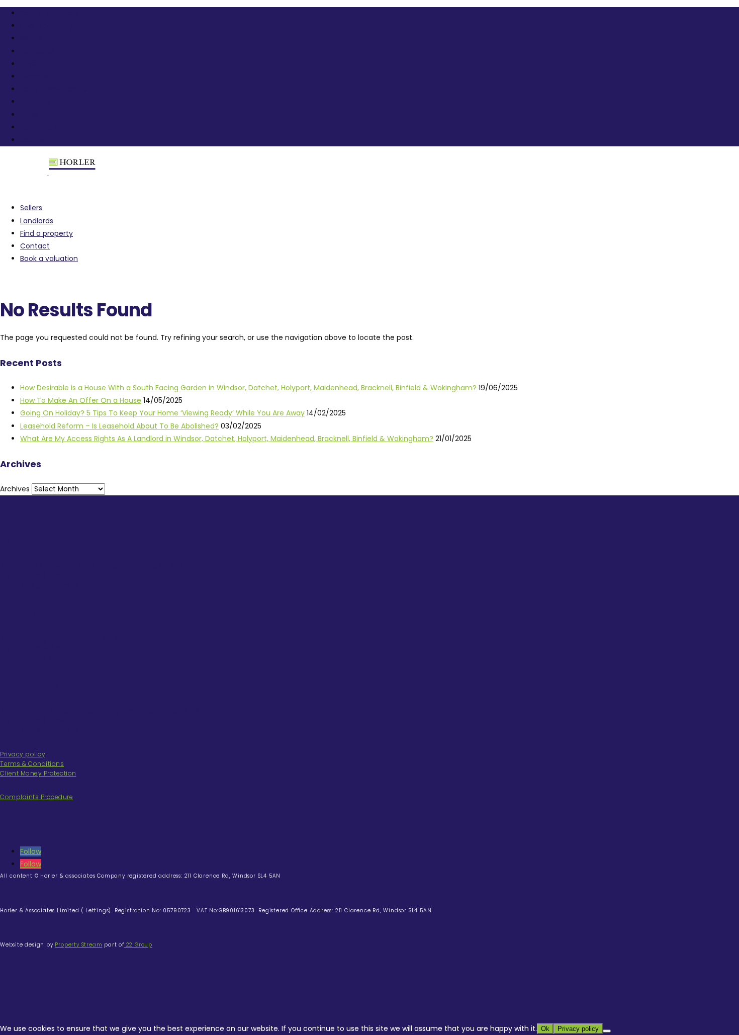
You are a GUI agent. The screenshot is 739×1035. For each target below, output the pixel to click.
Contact (35, 140)
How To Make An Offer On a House (80, 400)
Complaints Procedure (36, 797)
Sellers (31, 38)
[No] (607, 1030)
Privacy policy (22, 754)
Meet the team (47, 127)
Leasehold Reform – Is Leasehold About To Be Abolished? (119, 426)
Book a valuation (49, 13)
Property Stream (78, 944)
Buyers (31, 64)
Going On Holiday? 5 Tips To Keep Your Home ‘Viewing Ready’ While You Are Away (162, 413)
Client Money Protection (38, 773)
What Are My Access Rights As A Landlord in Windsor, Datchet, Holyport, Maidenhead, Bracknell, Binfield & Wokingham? (226, 439)
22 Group (138, 944)
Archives (15, 489)
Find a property (46, 26)
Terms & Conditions (32, 763)
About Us (35, 102)
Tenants (34, 76)
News (29, 115)
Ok (545, 1028)
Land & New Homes (53, 89)
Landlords (36, 51)
